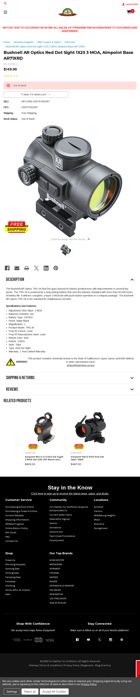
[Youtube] (88, 639)
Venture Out (56, 531)
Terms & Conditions (51, 665)
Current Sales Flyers (61, 514)
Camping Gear (13, 577)
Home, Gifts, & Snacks (17, 590)
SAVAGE (54, 577)
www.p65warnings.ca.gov (80, 365)
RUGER (53, 581)
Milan (97, 519)
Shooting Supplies (15, 564)
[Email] (16, 268)
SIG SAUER (55, 590)
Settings (12, 691)
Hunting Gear (12, 568)
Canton (98, 511)
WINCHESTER (57, 560)
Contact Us (11, 541)
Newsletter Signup (60, 519)
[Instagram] (110, 639)
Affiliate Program (14, 524)
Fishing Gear (12, 572)
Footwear (10, 581)
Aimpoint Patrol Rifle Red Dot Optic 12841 (87, 458)
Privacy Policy (71, 665)
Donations (55, 527)
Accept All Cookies (54, 691)
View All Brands (58, 602)
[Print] (26, 268)
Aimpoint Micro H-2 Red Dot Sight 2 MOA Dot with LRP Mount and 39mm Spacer (44, 458)
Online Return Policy (16, 528)
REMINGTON (56, 594)
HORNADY (55, 568)
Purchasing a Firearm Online (21, 511)
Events (53, 523)
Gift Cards (10, 532)
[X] (36, 268)
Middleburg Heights (104, 515)
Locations (101, 500)
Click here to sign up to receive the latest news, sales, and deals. (70, 493)
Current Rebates (14, 515)
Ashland (98, 506)
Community (58, 500)
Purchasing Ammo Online (19, 506)
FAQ (7, 536)
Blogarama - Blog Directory (96, 665)
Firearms (10, 560)
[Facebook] (7, 268)
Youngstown (101, 528)
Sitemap (33, 665)
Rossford (99, 524)
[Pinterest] (55, 268)
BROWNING (56, 564)
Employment (57, 540)
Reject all (30, 691)
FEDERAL (54, 572)
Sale (7, 594)
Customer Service (18, 500)
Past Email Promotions (62, 536)
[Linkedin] (46, 268)
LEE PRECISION (58, 598)
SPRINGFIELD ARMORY (62, 585)
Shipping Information (17, 519)
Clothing (10, 585)
